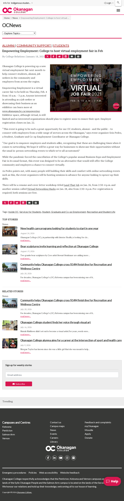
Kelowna (6, 426)
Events (53, 433)
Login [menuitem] (108, 3)
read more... (25, 240)
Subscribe (20, 384)
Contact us (55, 422)
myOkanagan (92, 426)
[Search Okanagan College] (118, 3)
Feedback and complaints (98, 422)
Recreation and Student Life (101, 211)
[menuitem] (18, 3)
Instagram (67, 457)
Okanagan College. (24, 492)
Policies (33, 472)
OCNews (11, 25)
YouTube (60, 457)
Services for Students (30, 211)
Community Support (34, 45)
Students (61, 45)
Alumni (8, 45)
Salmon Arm (8, 434)
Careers (54, 437)
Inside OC (13, 211)
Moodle (89, 430)
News (15, 18)
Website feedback (70, 472)
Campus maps (57, 426)
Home (7, 18)
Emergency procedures (14, 472)
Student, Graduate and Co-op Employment (64, 211)
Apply (88, 433)
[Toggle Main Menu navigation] (118, 10)
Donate (88, 437)
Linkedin (54, 457)
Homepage (61, 448)
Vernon (6, 438)
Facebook (48, 457)
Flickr (73, 457)
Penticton (7, 430)
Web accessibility (48, 472)
